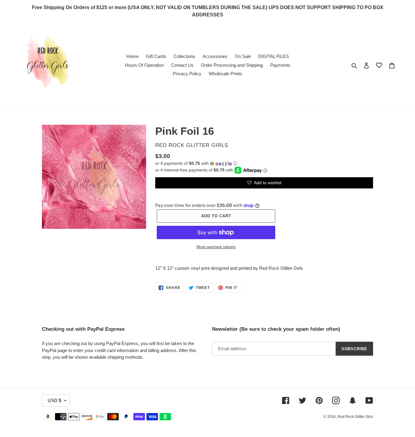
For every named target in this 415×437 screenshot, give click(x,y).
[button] (196, 163)
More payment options (216, 247)
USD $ (54, 400)
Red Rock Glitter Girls (355, 417)
